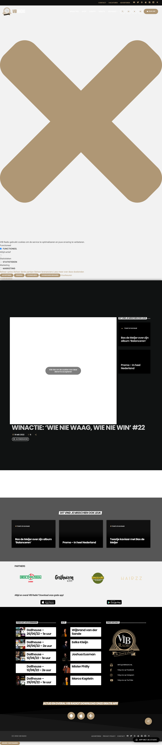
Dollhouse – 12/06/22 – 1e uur (38, 656)
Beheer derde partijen (24, 272)
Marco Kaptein (82, 679)
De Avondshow (20, 439)
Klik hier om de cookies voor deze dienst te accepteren (63, 370)
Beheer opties (6, 272)
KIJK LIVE (151, 11)
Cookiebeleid (6, 279)
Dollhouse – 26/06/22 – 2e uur (39, 644)
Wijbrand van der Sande (84, 632)
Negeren (19, 275)
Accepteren (6, 275)
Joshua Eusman (83, 654)
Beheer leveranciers (43, 272)
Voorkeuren (32, 275)
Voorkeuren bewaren (50, 275)
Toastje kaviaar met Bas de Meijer (127, 540)
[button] (81, 239)
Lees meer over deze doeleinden (68, 272)
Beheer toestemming (10, 743)
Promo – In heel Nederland (130, 366)
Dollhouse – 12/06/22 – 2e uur (39, 668)
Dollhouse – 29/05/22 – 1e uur (39, 680)
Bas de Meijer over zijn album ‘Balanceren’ (135, 339)
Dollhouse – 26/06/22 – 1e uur (39, 632)
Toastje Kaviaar (130, 328)
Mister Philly (80, 666)
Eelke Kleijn (80, 642)
